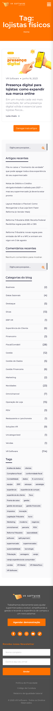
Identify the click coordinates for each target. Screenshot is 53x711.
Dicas (8, 312)
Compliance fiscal (14, 474)
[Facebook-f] (13, 634)
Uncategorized (13, 435)
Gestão (9, 353)
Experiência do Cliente (17, 328)
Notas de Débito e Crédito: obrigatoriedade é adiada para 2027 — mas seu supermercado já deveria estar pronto (25, 189)
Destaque (10, 303)
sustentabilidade (13, 549)
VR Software (12, 451)
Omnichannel (12, 394)
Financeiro (11, 336)
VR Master (21, 565)
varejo (35, 554)
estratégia (40, 484)
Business (10, 287)
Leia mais (11, 116)
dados (25, 479)
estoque (28, 484)
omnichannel (12, 527)
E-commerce (37, 479)
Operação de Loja (14, 402)
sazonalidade (32, 533)
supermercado (13, 543)
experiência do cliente (16, 495)
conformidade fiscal (34, 474)
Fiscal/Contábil (13, 344)
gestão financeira (33, 506)
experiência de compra (30, 490)
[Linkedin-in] (20, 634)
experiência (11, 490)
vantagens (24, 554)
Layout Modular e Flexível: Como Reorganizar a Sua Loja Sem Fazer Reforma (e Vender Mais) (22, 208)
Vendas (9, 443)
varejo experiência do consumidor (21, 560)
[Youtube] (33, 634)
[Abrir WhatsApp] (46, 704)
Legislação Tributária (15, 517)
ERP (18, 484)
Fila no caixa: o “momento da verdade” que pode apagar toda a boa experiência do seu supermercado (26, 171)
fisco (31, 495)
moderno (23, 522)
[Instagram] (26, 634)
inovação (23, 511)
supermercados (29, 543)
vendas (10, 565)
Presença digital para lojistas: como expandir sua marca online (25, 89)
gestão (26, 500)
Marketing (11, 377)
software (10, 538)
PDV (8, 410)
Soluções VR (12, 426)
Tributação (11, 554)
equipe (10, 484)
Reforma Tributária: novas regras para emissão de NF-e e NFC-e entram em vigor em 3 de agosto (24, 236)
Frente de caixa (13, 500)
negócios (35, 522)
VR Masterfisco (36, 565)
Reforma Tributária (14, 533)
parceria (25, 527)
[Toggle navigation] (49, 4)
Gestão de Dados (14, 361)
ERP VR (9, 320)
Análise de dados (14, 468)
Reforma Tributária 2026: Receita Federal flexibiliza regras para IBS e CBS (26, 222)
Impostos (11, 511)
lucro (30, 517)
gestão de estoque (14, 506)
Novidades (11, 385)
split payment (24, 538)
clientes (28, 468)
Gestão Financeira (14, 369)
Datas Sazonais (13, 295)
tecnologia (29, 549)
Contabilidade (12, 479)
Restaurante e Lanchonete (19, 418)
